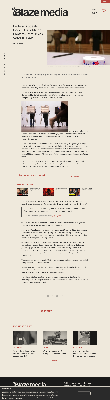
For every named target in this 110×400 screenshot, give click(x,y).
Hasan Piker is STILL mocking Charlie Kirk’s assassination (87, 189)
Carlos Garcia (77, 347)
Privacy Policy (18, 398)
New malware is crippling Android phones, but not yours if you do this (24, 353)
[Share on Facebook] (48, 296)
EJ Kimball (46, 347)
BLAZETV (94, 12)
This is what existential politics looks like (61, 189)
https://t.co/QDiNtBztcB (38, 211)
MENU (103, 9)
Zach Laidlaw (17, 347)
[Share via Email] (57, 296)
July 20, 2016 (57, 216)
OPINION (94, 9)
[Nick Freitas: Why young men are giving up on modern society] (22, 192)
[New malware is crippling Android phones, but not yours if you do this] (25, 338)
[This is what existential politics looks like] (48, 192)
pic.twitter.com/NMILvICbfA (63, 211)
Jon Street (18, 43)
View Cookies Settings (84, 393)
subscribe (106, 1)
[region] (55, 393)
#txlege (50, 211)
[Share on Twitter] (52, 296)
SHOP (93, 13)
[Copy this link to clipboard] (62, 296)
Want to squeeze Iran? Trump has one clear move (54, 352)
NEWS (93, 8)
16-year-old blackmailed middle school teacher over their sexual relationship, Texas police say (84, 353)
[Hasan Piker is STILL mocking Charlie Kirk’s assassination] (74, 192)
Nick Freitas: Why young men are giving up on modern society (35, 189)
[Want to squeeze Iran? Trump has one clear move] (55, 338)
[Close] (107, 393)
